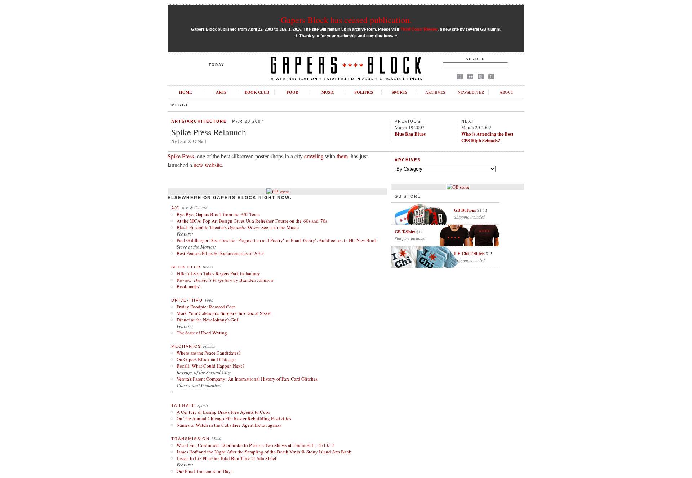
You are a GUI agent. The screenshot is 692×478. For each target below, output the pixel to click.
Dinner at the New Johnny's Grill (208, 319)
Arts (221, 92)
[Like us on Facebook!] (460, 77)
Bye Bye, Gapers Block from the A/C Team (218, 214)
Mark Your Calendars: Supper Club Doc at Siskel (224, 313)
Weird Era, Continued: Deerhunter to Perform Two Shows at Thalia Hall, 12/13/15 (256, 445)
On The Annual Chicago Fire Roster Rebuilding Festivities (234, 418)
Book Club (257, 92)
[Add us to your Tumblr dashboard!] (491, 77)
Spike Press (181, 156)
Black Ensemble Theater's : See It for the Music (238, 227)
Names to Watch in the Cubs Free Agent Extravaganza (229, 425)
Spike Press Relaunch (208, 132)
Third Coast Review (419, 29)
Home (185, 92)
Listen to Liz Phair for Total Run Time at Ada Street (226, 458)
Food (292, 92)
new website (208, 164)
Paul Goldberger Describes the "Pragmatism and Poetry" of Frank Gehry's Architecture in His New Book (277, 240)
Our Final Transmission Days (204, 471)
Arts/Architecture (199, 121)
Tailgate (183, 405)
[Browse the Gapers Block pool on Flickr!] (470, 77)
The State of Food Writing (202, 332)
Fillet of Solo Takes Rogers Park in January (218, 273)
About (506, 92)
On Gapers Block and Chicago (206, 359)
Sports (399, 92)
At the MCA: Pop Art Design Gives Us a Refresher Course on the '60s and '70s (252, 221)
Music (327, 92)
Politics (363, 92)
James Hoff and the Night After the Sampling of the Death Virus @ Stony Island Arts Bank (264, 451)
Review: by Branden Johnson (225, 280)
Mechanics (186, 346)
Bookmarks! (188, 286)
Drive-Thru (187, 300)
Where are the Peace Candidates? (209, 353)
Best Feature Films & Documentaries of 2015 (220, 253)
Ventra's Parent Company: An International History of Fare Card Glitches (247, 379)
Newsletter (471, 92)
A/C (175, 208)
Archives (435, 92)
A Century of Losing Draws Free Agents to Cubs (223, 412)
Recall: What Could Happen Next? (210, 366)
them (342, 156)
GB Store (408, 196)
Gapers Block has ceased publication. (346, 20)
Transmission (190, 439)
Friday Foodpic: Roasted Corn (206, 306)
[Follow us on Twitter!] (480, 77)
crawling (314, 156)
